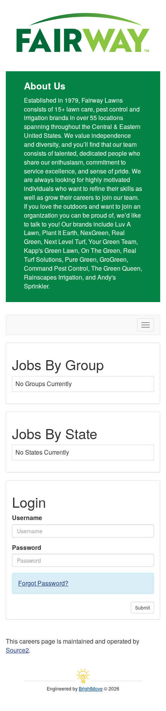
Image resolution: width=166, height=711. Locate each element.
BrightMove (91, 688)
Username (27, 518)
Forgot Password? (43, 583)
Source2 (17, 650)
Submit (142, 607)
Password (26, 547)
